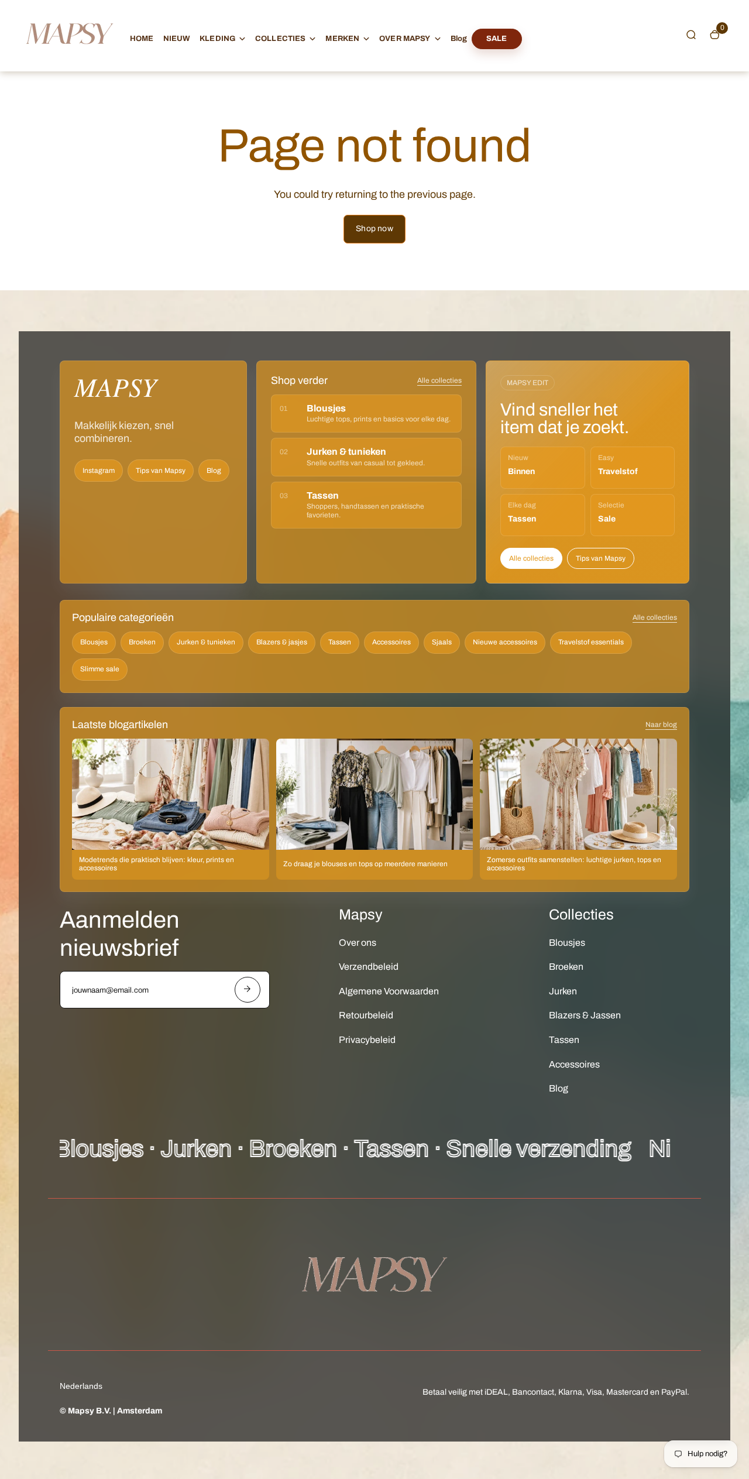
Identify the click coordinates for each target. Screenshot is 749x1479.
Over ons (357, 943)
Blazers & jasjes (281, 642)
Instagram (99, 470)
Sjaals (442, 642)
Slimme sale (99, 669)
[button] (691, 34)
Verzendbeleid (368, 967)
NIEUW (177, 39)
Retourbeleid (366, 1015)
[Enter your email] (247, 990)
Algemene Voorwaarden (389, 991)
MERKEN (342, 39)
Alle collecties (439, 380)
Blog (459, 39)
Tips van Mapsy (160, 470)
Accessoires (391, 642)
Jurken (563, 991)
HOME (142, 39)
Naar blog (661, 724)
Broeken (142, 642)
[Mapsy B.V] (70, 55)
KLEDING (217, 39)
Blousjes (94, 642)
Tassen (339, 642)
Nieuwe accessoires (505, 642)
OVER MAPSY (404, 39)
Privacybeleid (367, 1040)
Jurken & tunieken (206, 642)
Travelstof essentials (591, 642)
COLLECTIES (280, 39)
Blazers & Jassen (585, 1015)
